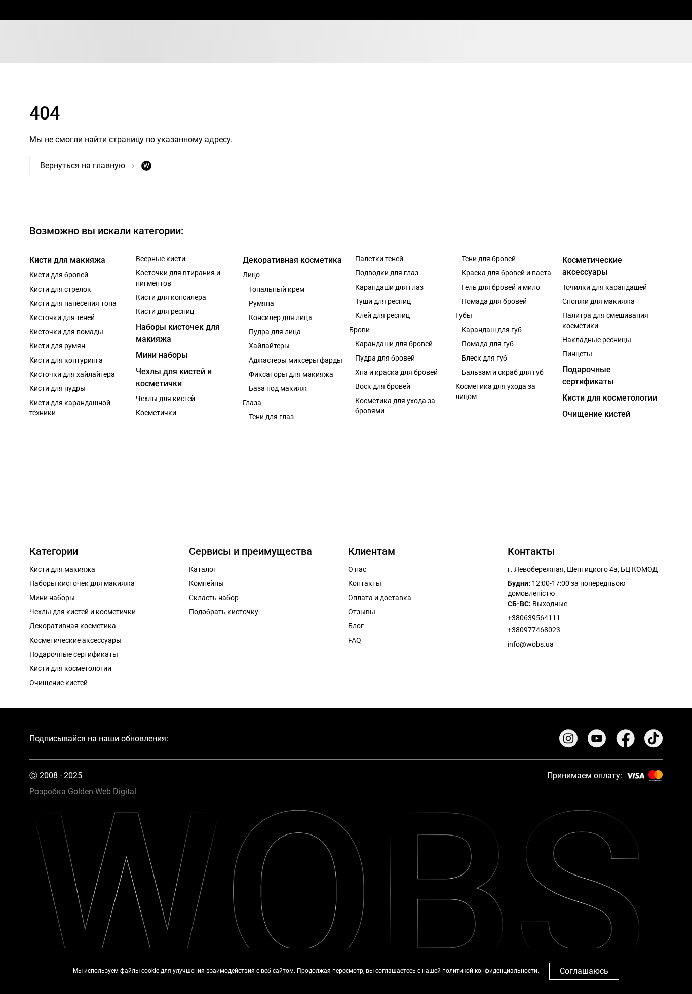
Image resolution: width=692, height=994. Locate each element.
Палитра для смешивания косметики (605, 320)
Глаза (252, 403)
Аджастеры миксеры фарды (295, 360)
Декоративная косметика (292, 260)
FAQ (354, 640)
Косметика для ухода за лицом (495, 391)
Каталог (202, 569)
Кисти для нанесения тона (73, 303)
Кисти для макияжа (67, 260)
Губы (463, 315)
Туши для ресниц (383, 301)
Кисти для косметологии (609, 398)
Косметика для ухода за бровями (395, 405)
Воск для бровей (382, 386)
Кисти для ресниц (165, 311)
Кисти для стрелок (60, 289)
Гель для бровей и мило (501, 287)
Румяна (261, 303)
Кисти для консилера (171, 297)
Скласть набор (214, 597)
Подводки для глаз (386, 273)
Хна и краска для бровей (396, 372)
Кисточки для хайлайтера (72, 374)
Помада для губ (488, 344)
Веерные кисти (160, 259)
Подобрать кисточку (223, 612)
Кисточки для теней (62, 317)
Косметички (156, 413)
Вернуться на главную (94, 165)
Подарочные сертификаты (588, 375)
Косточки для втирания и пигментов (178, 278)
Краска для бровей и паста (506, 273)
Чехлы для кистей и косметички (174, 377)
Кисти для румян (57, 346)
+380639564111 (534, 618)
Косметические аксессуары (592, 266)
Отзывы (361, 612)
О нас (357, 569)
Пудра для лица (275, 332)
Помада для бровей (494, 301)
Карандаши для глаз (389, 287)
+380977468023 (534, 630)
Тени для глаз (271, 417)
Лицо (251, 275)
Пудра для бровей (385, 358)
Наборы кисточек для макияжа (178, 333)
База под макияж (278, 388)
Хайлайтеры (269, 346)
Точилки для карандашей (604, 287)
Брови (359, 330)
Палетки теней (379, 259)
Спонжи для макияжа (598, 301)
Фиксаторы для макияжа (291, 374)
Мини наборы (162, 355)
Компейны (206, 583)
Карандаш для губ (492, 330)
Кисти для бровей (58, 275)
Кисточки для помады (66, 332)
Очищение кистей (596, 414)
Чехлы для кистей (165, 398)
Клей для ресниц (382, 315)
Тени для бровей (489, 259)
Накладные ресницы (596, 340)
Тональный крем (276, 289)
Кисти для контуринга (66, 360)
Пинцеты (577, 354)
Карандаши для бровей (394, 344)
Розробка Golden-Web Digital (82, 792)
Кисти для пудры (57, 388)
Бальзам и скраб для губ (503, 372)
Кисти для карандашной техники (69, 408)
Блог (356, 626)
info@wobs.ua (531, 644)
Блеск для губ (484, 358)
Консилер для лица (280, 317)
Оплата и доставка (379, 597)
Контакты (364, 583)
